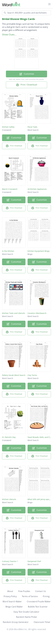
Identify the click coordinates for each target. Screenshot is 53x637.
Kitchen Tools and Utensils (13, 313)
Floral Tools (32, 127)
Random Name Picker (26, 617)
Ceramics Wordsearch (37, 313)
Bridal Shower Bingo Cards (18, 19)
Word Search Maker (12, 601)
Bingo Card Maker (14, 606)
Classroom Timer (42, 622)
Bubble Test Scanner (38, 606)
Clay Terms (32, 375)
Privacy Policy (10, 596)
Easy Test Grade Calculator (26, 611)
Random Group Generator (16, 622)
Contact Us (40, 591)
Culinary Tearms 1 (10, 561)
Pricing (46, 596)
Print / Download (28, 84)
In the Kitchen (8, 251)
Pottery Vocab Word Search (13, 375)
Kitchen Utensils (9, 499)
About (10, 591)
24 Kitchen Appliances (37, 189)
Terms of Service (30, 596)
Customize (28, 73)
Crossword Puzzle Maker (39, 601)
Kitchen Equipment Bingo (39, 251)
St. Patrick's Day (9, 437)
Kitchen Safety (8, 127)
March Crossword (9, 189)
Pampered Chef (34, 561)
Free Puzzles (24, 591)
